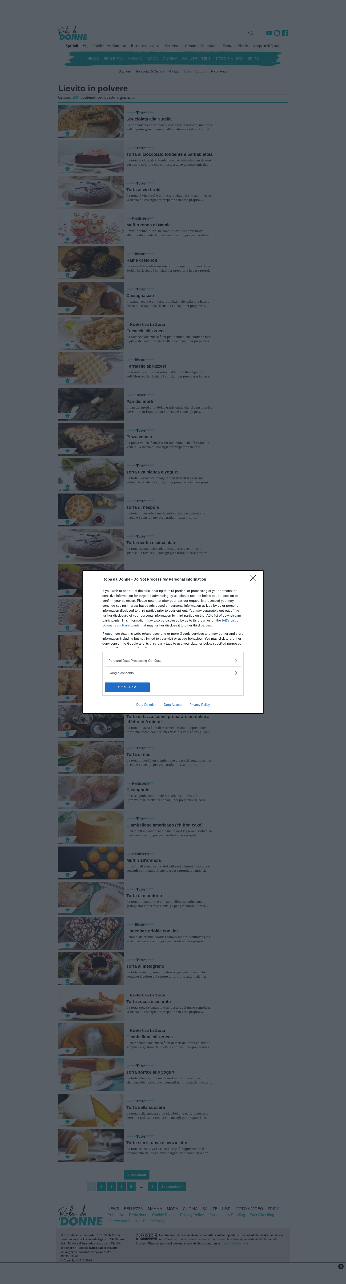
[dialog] (173, 642)
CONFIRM (127, 687)
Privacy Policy (199, 704)
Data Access (173, 704)
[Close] (254, 579)
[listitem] (173, 660)
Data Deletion (146, 704)
